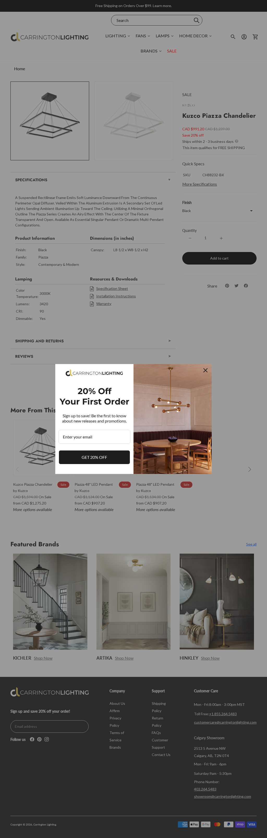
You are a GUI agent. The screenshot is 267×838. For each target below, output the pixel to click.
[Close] (205, 370)
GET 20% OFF (94, 457)
